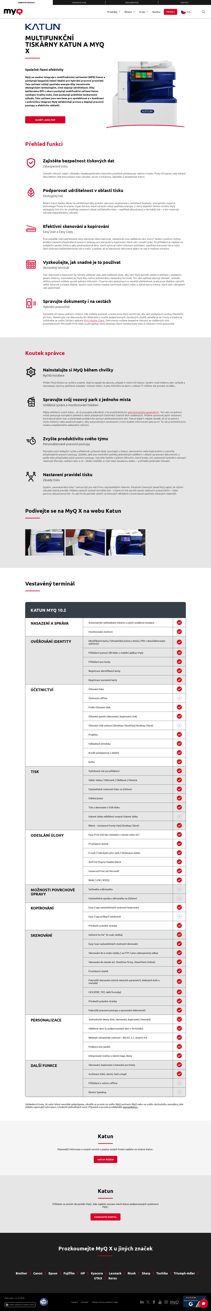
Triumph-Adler (184, 1273)
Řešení (128, 11)
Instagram (166, 1302)
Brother (21, 1273)
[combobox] (188, 12)
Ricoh (132, 1273)
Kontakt (84, 1302)
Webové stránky (26, 2)
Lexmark (115, 1273)
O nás (142, 11)
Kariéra (156, 11)
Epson (53, 1273)
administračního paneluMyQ (143, 412)
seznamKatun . (131, 1107)
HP (83, 1273)
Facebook (154, 1302)
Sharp (146, 1273)
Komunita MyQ (79, 2)
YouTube (160, 1302)
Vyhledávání (203, 12)
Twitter (148, 1302)
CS (188, 11)
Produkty (112, 11)
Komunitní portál (105, 1216)
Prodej (170, 11)
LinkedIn (142, 1302)
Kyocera (97, 1273)
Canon (37, 1273)
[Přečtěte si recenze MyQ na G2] (194, 1302)
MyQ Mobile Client (94, 320)
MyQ (174, 1302)
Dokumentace (132, 2)
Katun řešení (105, 1159)
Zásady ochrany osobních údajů (105, 1302)
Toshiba (162, 1273)
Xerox (112, 1278)
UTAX (98, 1278)
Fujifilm (69, 1273)
